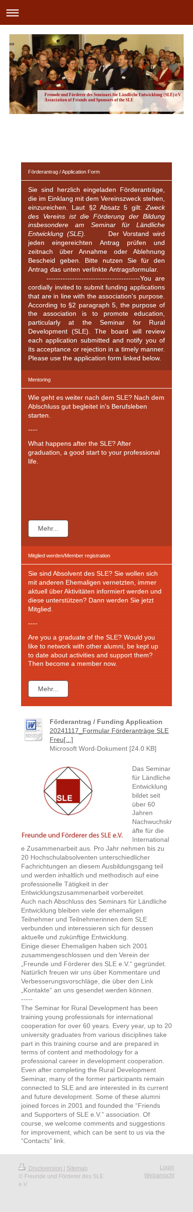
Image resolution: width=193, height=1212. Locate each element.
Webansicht (159, 1175)
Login (167, 1167)
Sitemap (77, 1168)
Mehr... (48, 528)
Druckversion (45, 1168)
